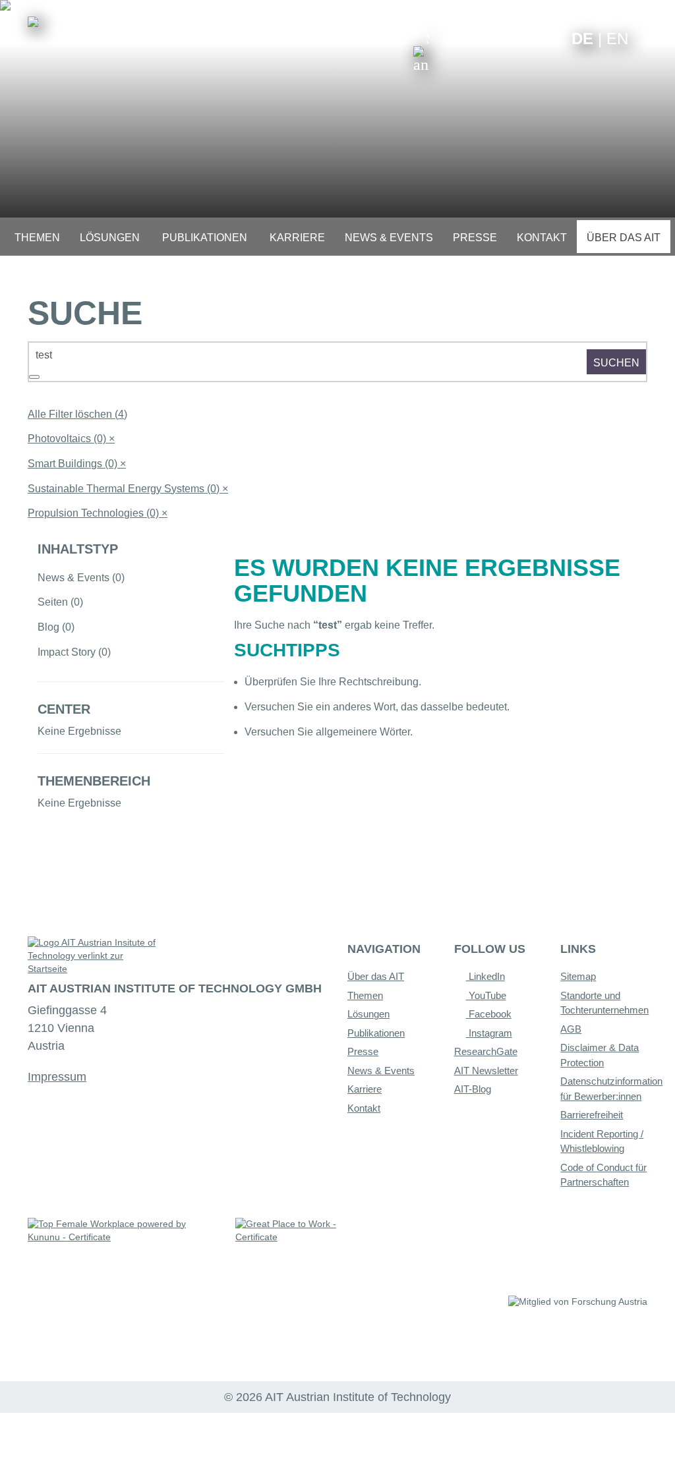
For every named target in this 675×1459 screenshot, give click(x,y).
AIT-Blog (472, 1089)
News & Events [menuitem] (389, 237)
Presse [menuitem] (475, 237)
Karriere (364, 1089)
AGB (570, 1029)
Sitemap (578, 976)
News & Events (381, 1070)
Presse (362, 1051)
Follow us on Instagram (531, 38)
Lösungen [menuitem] (110, 237)
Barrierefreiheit (591, 1114)
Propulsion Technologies (97, 513)
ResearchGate (485, 1051)
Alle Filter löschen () (77, 414)
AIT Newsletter (486, 1070)
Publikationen (376, 1033)
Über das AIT (375, 976)
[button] (421, 51)
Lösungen (368, 1013)
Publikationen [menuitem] (204, 237)
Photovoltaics (71, 438)
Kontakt (363, 1108)
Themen (365, 995)
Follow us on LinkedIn (510, 38)
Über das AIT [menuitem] (623, 237)
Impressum (57, 1076)
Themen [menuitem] (37, 237)
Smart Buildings (77, 463)
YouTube (486, 995)
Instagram (489, 1033)
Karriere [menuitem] (297, 237)
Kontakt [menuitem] (542, 237)
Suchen (616, 362)
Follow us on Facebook (551, 38)
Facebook (489, 1013)
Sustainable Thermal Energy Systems (128, 488)
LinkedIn (485, 976)
